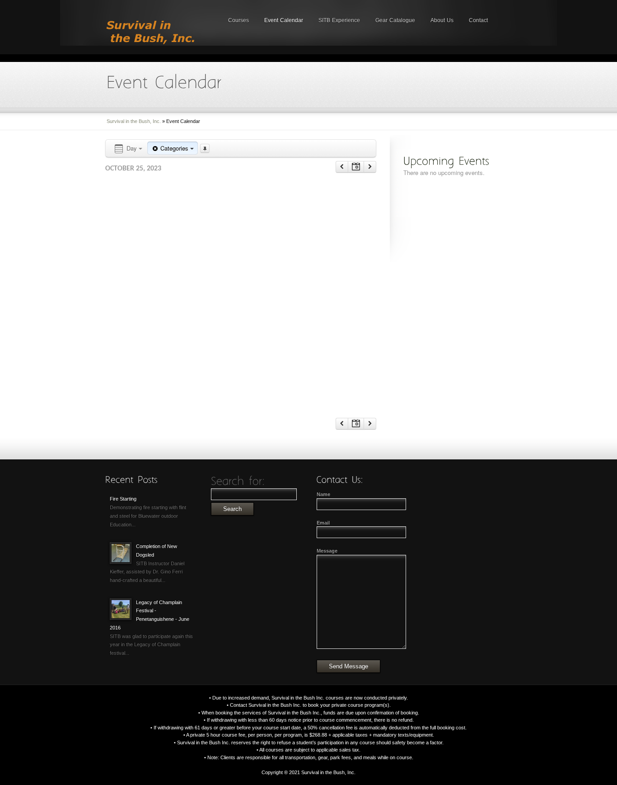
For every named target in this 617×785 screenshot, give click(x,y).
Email (323, 522)
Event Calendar (283, 20)
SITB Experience (339, 20)
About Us (441, 20)
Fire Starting (123, 498)
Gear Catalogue (395, 20)
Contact (478, 20)
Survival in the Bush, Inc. (134, 121)
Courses (238, 20)
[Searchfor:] (238, 481)
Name (323, 494)
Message (327, 550)
